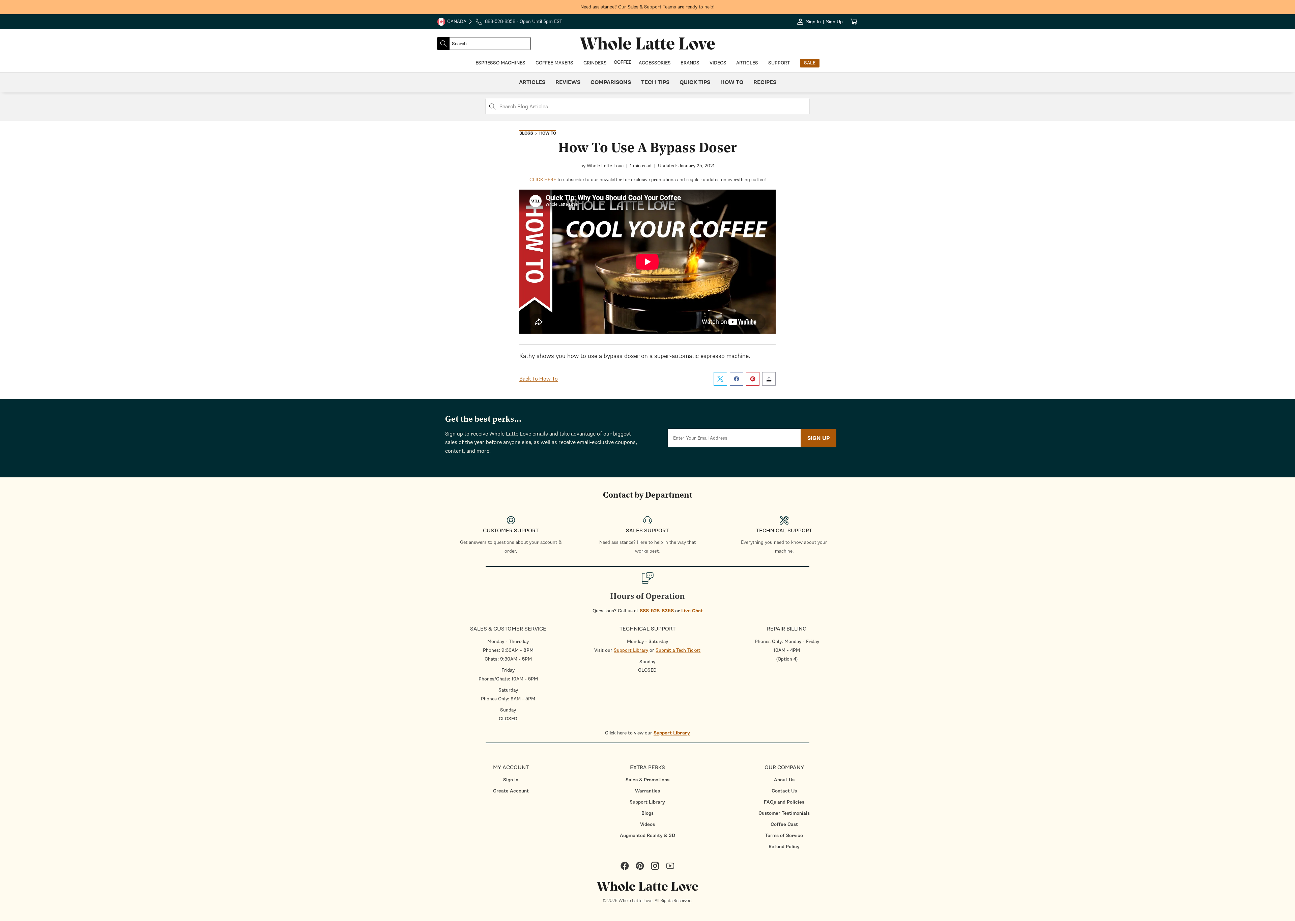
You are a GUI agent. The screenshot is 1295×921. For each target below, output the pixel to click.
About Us (784, 780)
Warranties (647, 791)
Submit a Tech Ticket (678, 650)
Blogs (647, 813)
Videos (647, 824)
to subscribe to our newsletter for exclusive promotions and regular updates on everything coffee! (647, 180)
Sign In (510, 780)
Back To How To (538, 378)
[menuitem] (510, 779)
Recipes (764, 82)
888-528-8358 (657, 611)
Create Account (511, 791)
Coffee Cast (784, 824)
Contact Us (784, 791)
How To (731, 82)
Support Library (631, 650)
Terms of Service (784, 835)
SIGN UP (818, 438)
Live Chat (692, 611)
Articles (532, 82)
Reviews (567, 82)
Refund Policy (784, 846)
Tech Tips (655, 82)
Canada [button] (451, 22)
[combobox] (490, 43)
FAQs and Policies (784, 802)
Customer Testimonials (784, 813)
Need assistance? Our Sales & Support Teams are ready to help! (647, 7)
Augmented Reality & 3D (647, 835)
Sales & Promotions (647, 780)
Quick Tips (695, 82)
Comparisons (611, 82)
